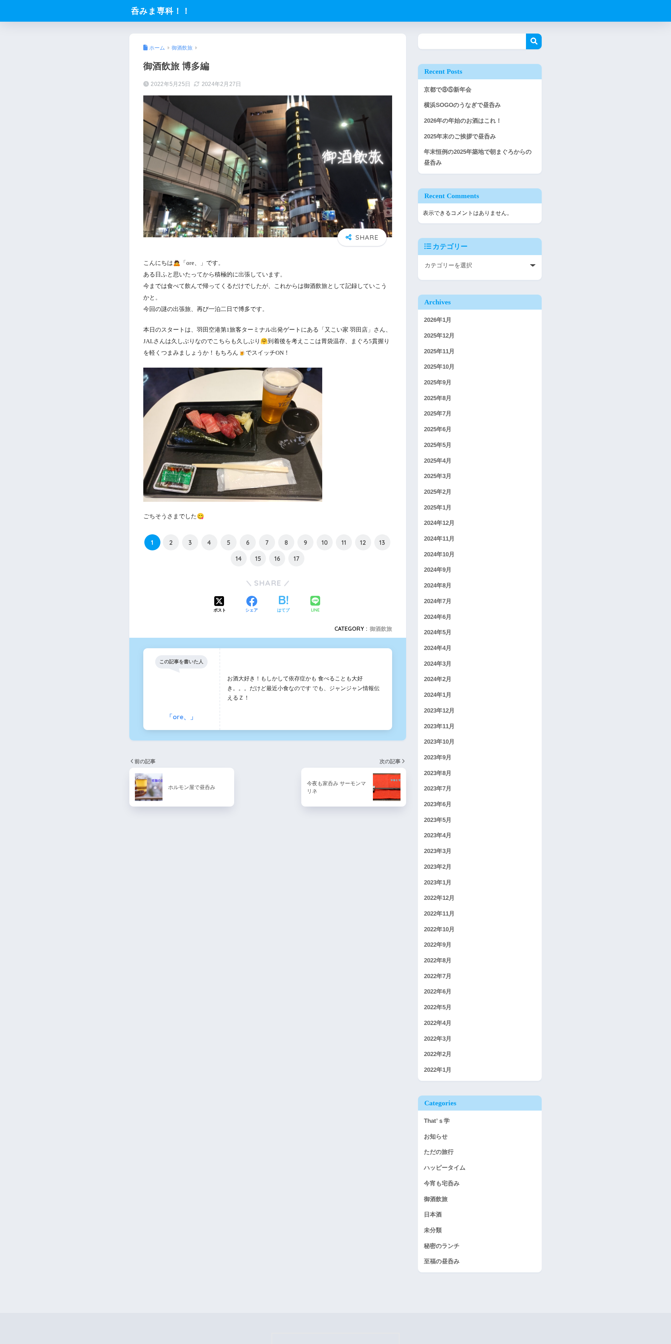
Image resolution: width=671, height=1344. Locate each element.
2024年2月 (438, 679)
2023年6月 (438, 804)
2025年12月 (439, 335)
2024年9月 (438, 570)
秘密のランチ (442, 1246)
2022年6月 (438, 992)
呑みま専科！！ (160, 11)
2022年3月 (438, 1038)
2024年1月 (438, 695)
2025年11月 (439, 351)
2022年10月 (439, 929)
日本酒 (433, 1214)
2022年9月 (438, 944)
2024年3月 (438, 663)
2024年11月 (439, 538)
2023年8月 (438, 773)
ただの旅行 (439, 1152)
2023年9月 (438, 757)
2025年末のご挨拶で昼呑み (460, 136)
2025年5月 (438, 445)
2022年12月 (439, 898)
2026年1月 (438, 320)
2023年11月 (439, 726)
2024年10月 (439, 554)
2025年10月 (439, 366)
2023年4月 (438, 835)
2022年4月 (438, 1023)
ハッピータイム (445, 1167)
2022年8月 (438, 960)
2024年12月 (439, 523)
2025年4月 (438, 460)
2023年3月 (438, 851)
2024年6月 (438, 617)
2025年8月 (438, 398)
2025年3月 (438, 476)
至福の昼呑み (442, 1261)
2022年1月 (438, 1070)
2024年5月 (438, 632)
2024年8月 (438, 585)
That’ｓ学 (437, 1121)
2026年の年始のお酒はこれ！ (463, 120)
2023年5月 (438, 820)
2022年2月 (438, 1054)
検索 (534, 41)
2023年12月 (439, 710)
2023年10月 (439, 741)
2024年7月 (438, 601)
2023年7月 (438, 788)
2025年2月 (438, 492)
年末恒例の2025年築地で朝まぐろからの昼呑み (478, 157)
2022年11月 (439, 913)
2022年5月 (438, 1007)
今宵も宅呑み (442, 1183)
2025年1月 (438, 507)
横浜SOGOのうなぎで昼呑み (462, 105)
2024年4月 (438, 648)
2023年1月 (438, 882)
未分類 (433, 1230)
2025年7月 (438, 414)
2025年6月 (438, 429)
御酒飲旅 (381, 628)
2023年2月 (438, 867)
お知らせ (436, 1136)
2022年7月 (438, 976)
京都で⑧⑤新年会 (447, 89)
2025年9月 (438, 382)
